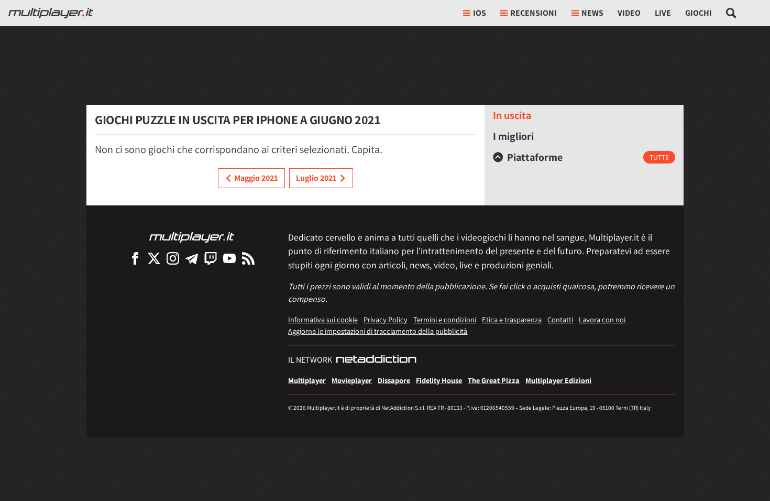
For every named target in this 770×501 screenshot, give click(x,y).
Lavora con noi (602, 319)
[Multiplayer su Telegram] (191, 258)
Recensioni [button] (533, 12)
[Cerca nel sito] (731, 13)
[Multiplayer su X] (154, 258)
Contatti (560, 319)
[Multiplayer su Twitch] (210, 258)
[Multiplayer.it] (50, 13)
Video (629, 12)
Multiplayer (307, 380)
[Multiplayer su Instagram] (173, 258)
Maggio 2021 (256, 177)
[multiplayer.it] (191, 236)
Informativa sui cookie (323, 319)
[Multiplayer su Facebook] (135, 258)
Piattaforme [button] (535, 157)
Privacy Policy (386, 319)
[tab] (584, 157)
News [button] (592, 12)
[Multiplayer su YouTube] (229, 258)
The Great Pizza (494, 380)
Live (663, 12)
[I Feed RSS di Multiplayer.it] (248, 258)
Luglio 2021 (316, 177)
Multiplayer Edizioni (558, 380)
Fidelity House (439, 380)
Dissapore (394, 380)
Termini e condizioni (444, 319)
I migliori (513, 136)
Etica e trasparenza (512, 319)
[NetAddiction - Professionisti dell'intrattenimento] (376, 360)
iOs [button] (479, 12)
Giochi (698, 12)
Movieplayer (352, 380)
